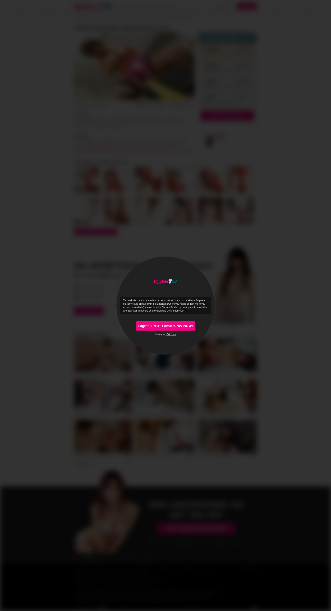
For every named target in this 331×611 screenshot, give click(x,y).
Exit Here (171, 334)
